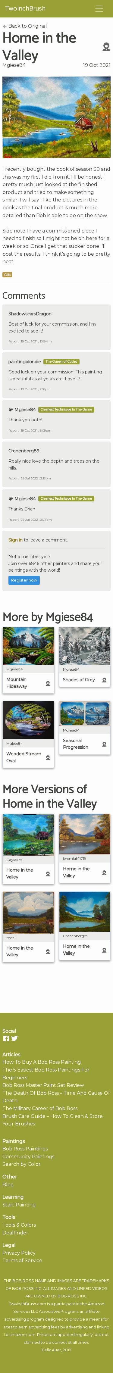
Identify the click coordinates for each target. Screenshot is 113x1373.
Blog (8, 1184)
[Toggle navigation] (99, 8)
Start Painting (19, 1205)
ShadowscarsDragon (30, 314)
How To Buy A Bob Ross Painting (41, 1062)
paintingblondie (24, 361)
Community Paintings (28, 1156)
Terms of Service (22, 1260)
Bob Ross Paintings (25, 1149)
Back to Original (27, 26)
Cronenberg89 (23, 451)
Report (13, 341)
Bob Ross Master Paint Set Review (43, 1085)
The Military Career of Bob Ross (39, 1108)
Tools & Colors (19, 1225)
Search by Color (21, 1164)
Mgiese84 (14, 65)
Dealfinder (15, 1233)
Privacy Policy (19, 1253)
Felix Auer (51, 1350)
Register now (24, 580)
